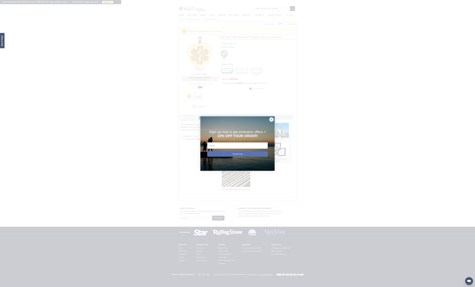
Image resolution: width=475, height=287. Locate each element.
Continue (237, 154)
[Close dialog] (271, 119)
